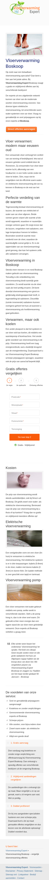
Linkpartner (23, 874)
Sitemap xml (11, 874)
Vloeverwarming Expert (17, 867)
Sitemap (38, 871)
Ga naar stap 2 (24, 437)
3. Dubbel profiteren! (20, 806)
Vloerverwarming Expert (24, 8)
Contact (20, 878)
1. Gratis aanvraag (19, 743)
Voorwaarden (35, 867)
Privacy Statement (25, 871)
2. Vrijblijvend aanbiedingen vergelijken (23, 778)
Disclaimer (10, 871)
